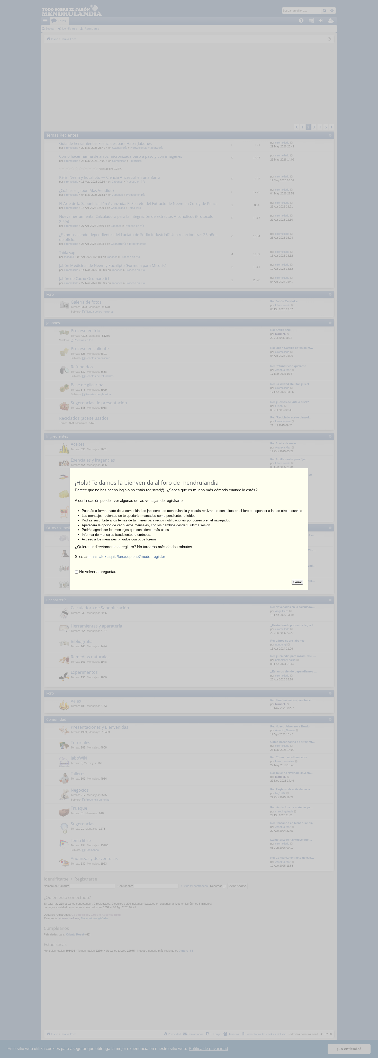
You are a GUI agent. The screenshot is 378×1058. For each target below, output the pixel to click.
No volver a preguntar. (97, 572)
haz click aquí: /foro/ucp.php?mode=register (128, 557)
